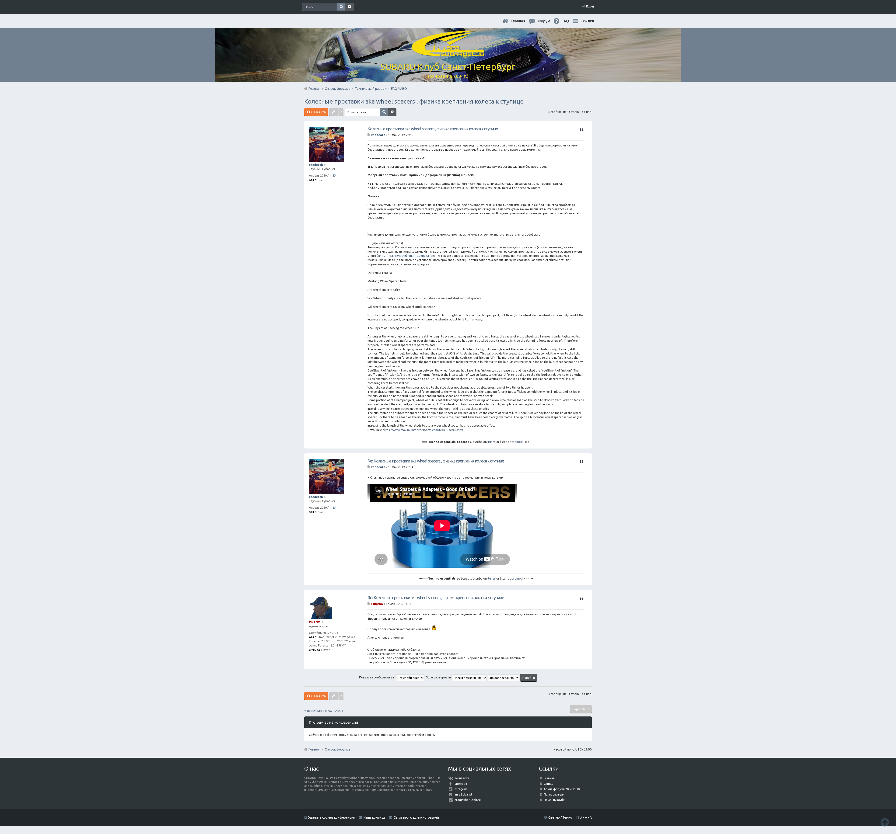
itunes (491, 441)
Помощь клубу (554, 799)
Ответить (318, 112)
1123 (332, 175)
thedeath (316, 164)
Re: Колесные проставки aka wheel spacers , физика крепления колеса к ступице (436, 461)
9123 (335, 632)
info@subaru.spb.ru (467, 799)
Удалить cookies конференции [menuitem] (331, 817)
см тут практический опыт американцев (407, 255)
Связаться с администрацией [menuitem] (416, 817)
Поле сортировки (439, 677)
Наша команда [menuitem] (374, 817)
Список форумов (337, 749)
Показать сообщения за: (377, 677)
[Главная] (448, 53)
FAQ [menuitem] (569, 21)
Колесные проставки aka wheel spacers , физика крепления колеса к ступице (414, 101)
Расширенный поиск (349, 7)
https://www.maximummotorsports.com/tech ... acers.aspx (423, 429)
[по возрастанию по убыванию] (503, 677)
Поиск (341, 7)
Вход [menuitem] (590, 6)
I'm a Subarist (463, 794)
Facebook (460, 783)
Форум (548, 783)
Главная (521, 21)
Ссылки (587, 21)
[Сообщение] (369, 134)
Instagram (461, 789)
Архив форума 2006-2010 (562, 789)
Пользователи (554, 794)
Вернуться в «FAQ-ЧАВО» (325, 710)
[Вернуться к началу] (885, 822)
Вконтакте (461, 778)
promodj (517, 441)
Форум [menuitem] (547, 21)
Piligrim (315, 621)
